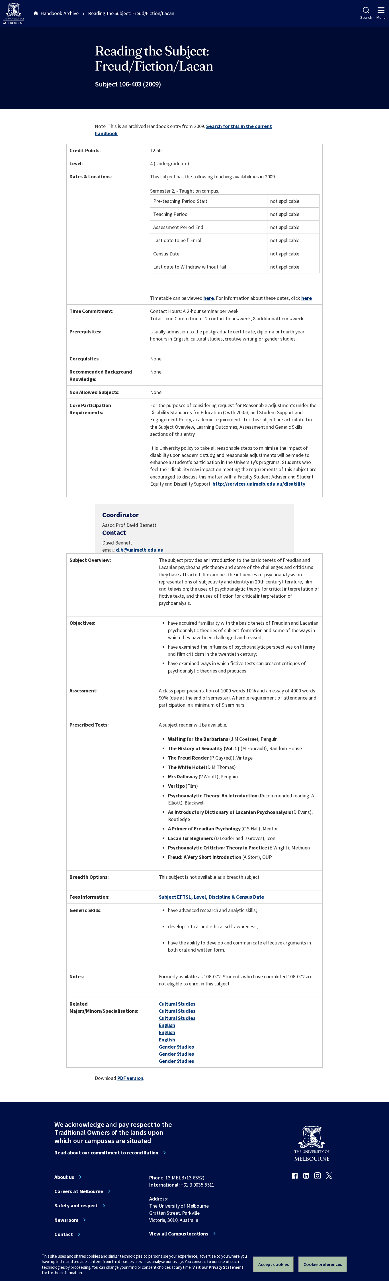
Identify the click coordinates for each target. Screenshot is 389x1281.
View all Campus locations (178, 1234)
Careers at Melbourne (78, 1191)
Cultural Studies (177, 1004)
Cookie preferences (323, 1264)
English (167, 1025)
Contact (63, 1234)
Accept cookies (273, 1264)
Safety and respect (76, 1205)
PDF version (130, 1078)
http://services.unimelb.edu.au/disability (258, 483)
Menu (381, 17)
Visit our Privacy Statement (218, 1267)
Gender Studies (176, 1046)
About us (64, 1177)
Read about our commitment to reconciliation (106, 1153)
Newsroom (66, 1220)
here (208, 298)
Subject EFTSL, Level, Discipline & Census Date (211, 897)
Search (366, 17)
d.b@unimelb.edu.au (139, 549)
